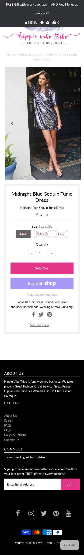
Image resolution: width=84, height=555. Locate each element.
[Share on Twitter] (41, 315)
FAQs (7, 425)
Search (8, 420)
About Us (10, 415)
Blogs (7, 430)
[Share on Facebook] (33, 315)
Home (11, 54)
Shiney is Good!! (30, 54)
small (23, 234)
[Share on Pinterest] (49, 315)
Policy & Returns (15, 435)
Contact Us (11, 440)
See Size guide (39, 325)
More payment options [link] (42, 294)
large (61, 234)
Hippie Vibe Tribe (56, 543)
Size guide (45, 226)
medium (42, 234)
